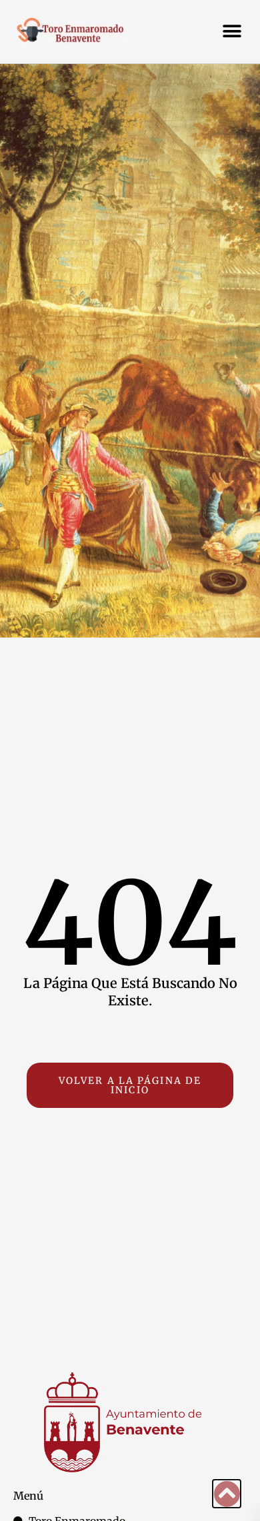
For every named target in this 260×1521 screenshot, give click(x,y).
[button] (232, 32)
